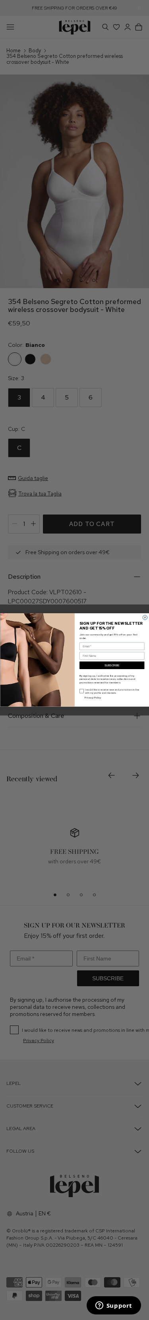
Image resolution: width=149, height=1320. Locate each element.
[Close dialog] (145, 617)
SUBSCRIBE (111, 665)
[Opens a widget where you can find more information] (113, 1306)
